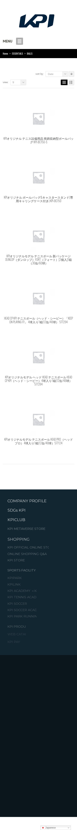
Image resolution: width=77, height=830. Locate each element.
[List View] (70, 82)
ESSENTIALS (17, 53)
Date (50, 73)
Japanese (50, 827)
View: (5, 82)
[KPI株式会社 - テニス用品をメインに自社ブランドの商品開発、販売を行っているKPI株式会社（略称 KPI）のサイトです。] (36, 20)
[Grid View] (64, 82)
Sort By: (40, 73)
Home (5, 53)
